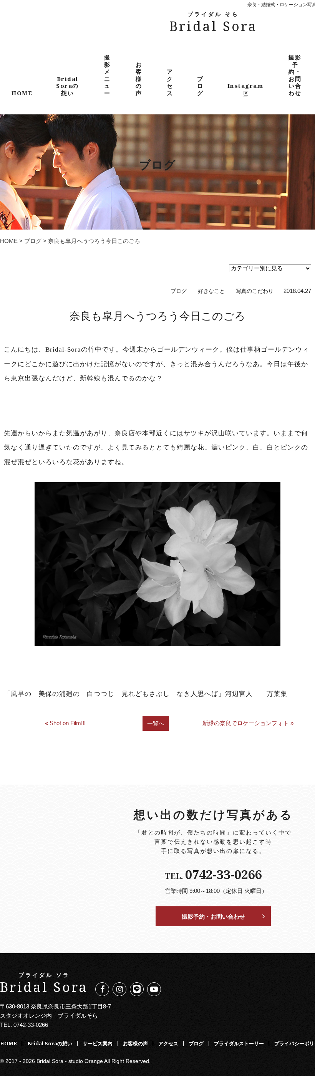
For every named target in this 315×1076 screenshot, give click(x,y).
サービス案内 (98, 1043)
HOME (22, 93)
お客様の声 (139, 79)
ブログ (200, 86)
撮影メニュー (107, 74)
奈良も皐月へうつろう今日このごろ (157, 315)
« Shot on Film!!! (65, 723)
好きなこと (211, 291)
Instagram (245, 85)
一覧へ (155, 723)
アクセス (170, 82)
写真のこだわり (255, 291)
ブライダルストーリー (239, 1043)
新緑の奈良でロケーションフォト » (247, 723)
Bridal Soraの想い (67, 86)
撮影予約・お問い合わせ (294, 74)
